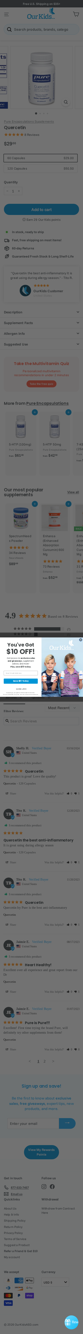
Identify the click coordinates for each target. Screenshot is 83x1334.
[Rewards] (71, 1322)
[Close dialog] (80, 639)
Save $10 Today (21, 681)
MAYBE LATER (21, 689)
